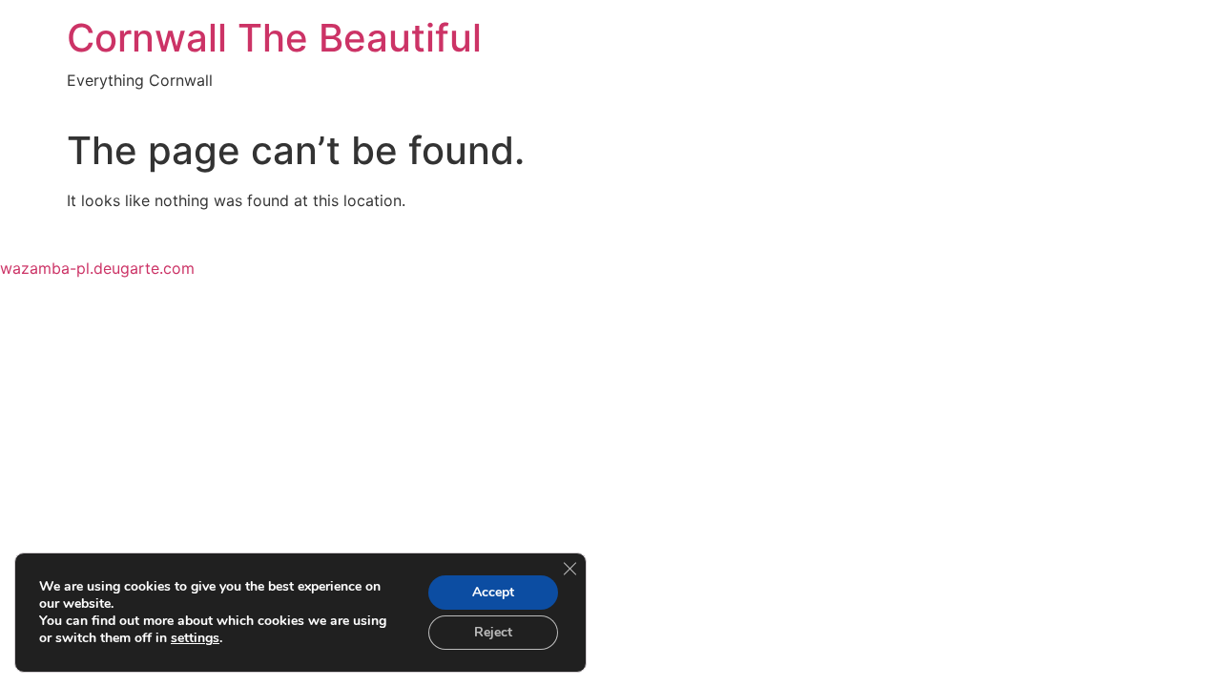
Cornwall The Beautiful (274, 37)
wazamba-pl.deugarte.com (97, 268)
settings (195, 638)
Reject (493, 632)
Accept (493, 592)
